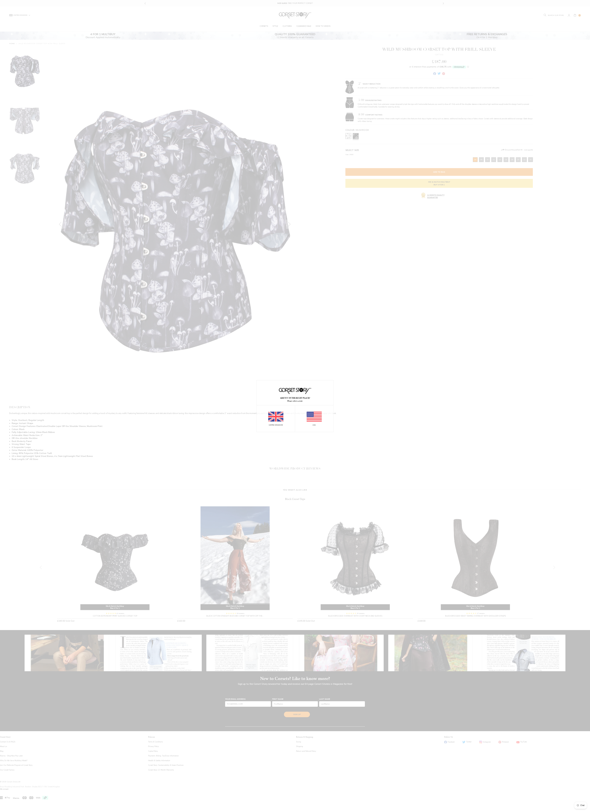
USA (314, 425)
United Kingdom (276, 425)
